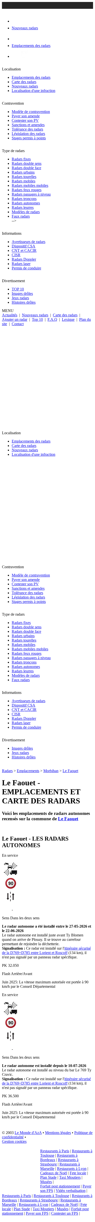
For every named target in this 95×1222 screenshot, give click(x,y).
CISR (16, 255)
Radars (7, 771)
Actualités (9, 315)
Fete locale (78, 1173)
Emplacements (28, 771)
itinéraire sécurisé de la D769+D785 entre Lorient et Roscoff (46, 950)
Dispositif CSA (23, 246)
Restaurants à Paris (54, 1151)
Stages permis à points (29, 138)
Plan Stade (48, 1177)
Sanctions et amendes (28, 125)
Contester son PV (25, 120)
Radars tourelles (24, 177)
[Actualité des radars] (24, 56)
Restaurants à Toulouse (51, 1196)
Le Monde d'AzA (28, 1133)
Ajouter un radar (14, 319)
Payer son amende (26, 116)
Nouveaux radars (25, 86)
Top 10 (37, 319)
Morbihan (50, 771)
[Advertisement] (47, 376)
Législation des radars (28, 134)
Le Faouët (21, 910)
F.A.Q (52, 319)
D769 (6, 910)
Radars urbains (23, 172)
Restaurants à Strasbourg (39, 1200)
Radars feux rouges (26, 190)
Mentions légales (58, 1133)
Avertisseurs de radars (28, 242)
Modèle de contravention (31, 112)
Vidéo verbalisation (71, 1191)
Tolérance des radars (27, 129)
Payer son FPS (37, 1213)
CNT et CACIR (24, 250)
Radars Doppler (24, 259)
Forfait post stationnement (60, 1186)
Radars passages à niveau (31, 194)
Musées (46, 1182)
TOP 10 (18, 289)
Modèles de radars (26, 212)
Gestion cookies (14, 1141)
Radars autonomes (26, 203)
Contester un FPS (64, 1213)
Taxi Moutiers (70, 1177)
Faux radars (21, 216)
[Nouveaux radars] (16, 21)
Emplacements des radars (31, 77)
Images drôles (22, 293)
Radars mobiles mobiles (30, 185)
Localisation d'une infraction (33, 91)
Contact (18, 324)
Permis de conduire (26, 268)
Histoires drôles (24, 302)
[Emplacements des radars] (15, 39)
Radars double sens (26, 163)
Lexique (68, 319)
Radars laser (21, 264)
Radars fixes (21, 159)
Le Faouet (70, 771)
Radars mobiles (23, 181)
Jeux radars (20, 298)
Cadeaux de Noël (53, 1173)
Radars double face (26, 168)
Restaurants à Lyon (71, 1168)
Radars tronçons (24, 199)
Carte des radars (24, 82)
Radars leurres (23, 207)
